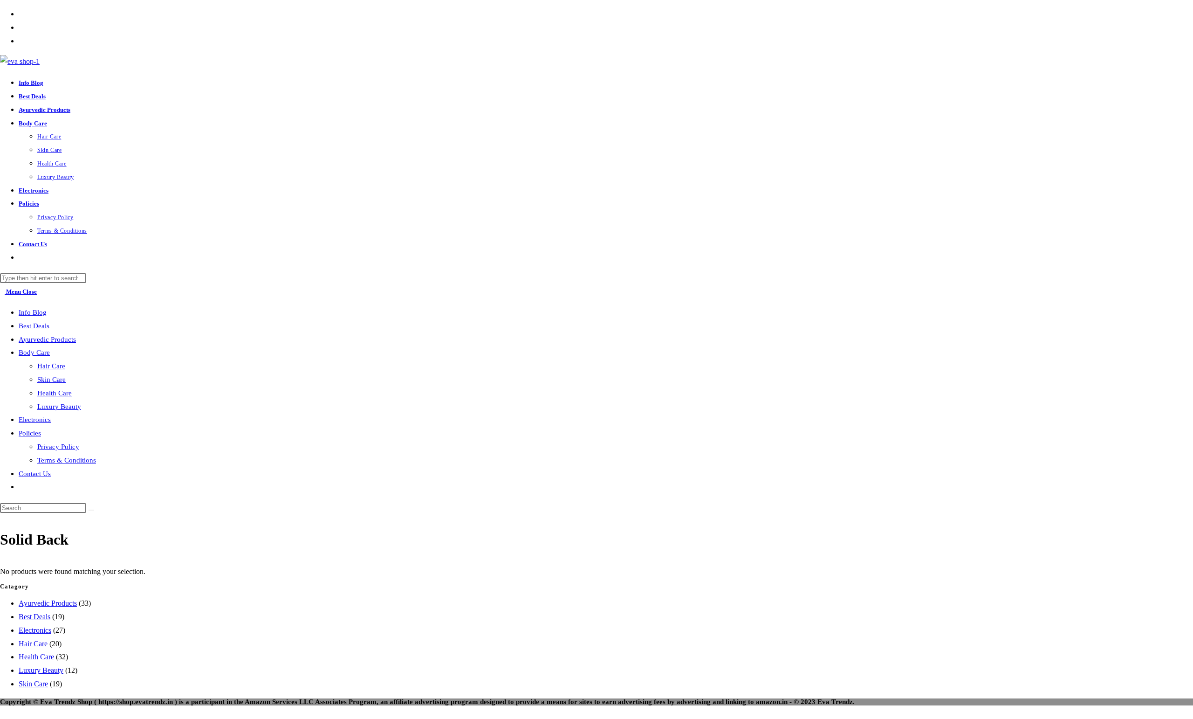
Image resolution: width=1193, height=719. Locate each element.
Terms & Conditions (66, 460)
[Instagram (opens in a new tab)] (21, 41)
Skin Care (51, 379)
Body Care (34, 352)
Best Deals (34, 326)
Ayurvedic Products (47, 339)
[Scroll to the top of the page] (3, 712)
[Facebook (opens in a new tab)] (21, 14)
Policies (30, 433)
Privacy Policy (58, 446)
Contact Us (35, 473)
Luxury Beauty (59, 406)
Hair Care (51, 366)
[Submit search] (91, 510)
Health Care (54, 393)
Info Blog (33, 312)
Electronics (35, 419)
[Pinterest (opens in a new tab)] (21, 27)
